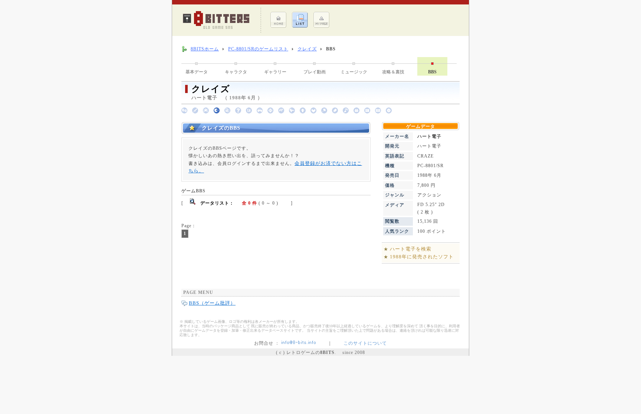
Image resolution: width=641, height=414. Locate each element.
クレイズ (307, 49)
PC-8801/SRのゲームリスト (258, 49)
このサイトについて (365, 343)
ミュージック (354, 71)
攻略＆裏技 (393, 71)
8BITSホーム (205, 49)
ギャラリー (275, 71)
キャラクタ (236, 71)
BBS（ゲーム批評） (212, 303)
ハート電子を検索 (410, 249)
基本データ (196, 71)
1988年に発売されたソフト (422, 256)
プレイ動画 (314, 71)
